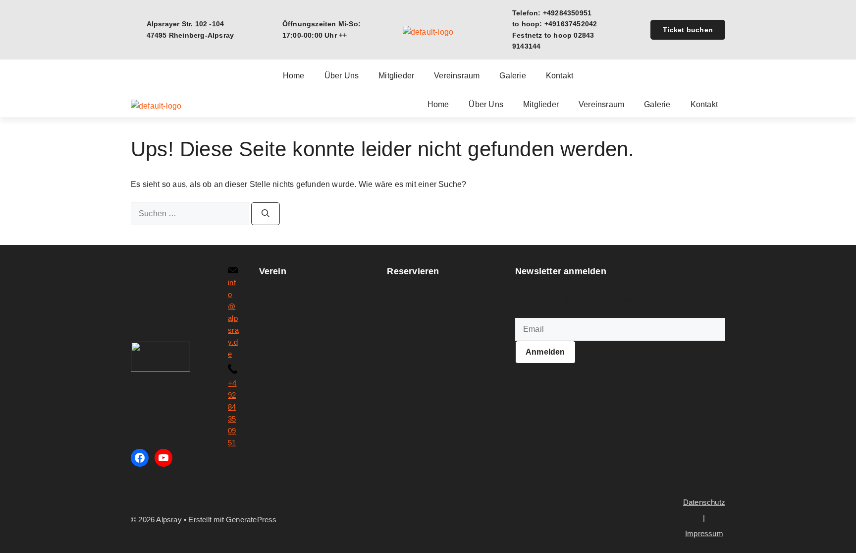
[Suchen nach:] (191, 213)
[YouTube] (163, 458)
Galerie (512, 76)
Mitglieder (396, 76)
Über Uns (341, 76)
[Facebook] (140, 458)
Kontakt (559, 76)
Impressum (704, 533)
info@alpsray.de (233, 318)
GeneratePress (251, 519)
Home (294, 76)
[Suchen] (265, 213)
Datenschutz (704, 502)
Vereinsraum (457, 76)
